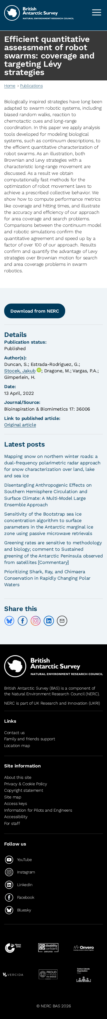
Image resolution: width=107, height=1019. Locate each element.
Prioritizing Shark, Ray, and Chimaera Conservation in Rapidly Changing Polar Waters (47, 578)
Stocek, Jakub (19, 370)
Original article (20, 424)
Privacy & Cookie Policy (25, 783)
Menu (96, 12)
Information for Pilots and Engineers (38, 810)
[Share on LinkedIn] (49, 621)
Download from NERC (34, 311)
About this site (17, 777)
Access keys (15, 803)
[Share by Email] (62, 621)
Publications (31, 85)
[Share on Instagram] (35, 621)
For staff (12, 823)
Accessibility (15, 816)
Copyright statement (23, 790)
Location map (17, 745)
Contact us (14, 732)
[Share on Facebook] (22, 621)
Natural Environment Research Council (48, 693)
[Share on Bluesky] (9, 621)
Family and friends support (29, 738)
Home (9, 85)
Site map (12, 797)
